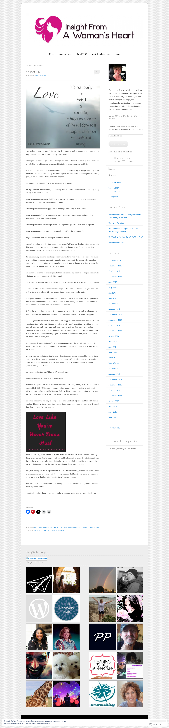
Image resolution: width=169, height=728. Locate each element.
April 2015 (113, 293)
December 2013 (115, 379)
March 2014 (114, 363)
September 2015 (115, 277)
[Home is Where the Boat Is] (66, 666)
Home (51, 54)
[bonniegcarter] (66, 637)
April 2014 (113, 358)
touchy (61, 530)
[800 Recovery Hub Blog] (66, 609)
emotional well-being (43, 527)
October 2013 (114, 390)
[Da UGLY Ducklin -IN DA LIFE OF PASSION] (129, 666)
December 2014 (115, 314)
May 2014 (113, 352)
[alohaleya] (129, 609)
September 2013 (115, 396)
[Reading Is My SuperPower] (102, 666)
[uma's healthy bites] (39, 609)
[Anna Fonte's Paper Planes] (39, 581)
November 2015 (115, 266)
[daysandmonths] (129, 694)
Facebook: (115, 427)
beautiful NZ (82, 54)
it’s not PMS (34, 72)
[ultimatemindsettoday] (129, 581)
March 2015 (114, 298)
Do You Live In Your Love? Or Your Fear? (126, 237)
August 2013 (114, 401)
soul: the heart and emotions (80, 527)
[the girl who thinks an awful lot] (66, 694)
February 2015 (115, 304)
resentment (52, 530)
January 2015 (114, 309)
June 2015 (113, 282)
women (96, 527)
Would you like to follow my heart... (125, 117)
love (45, 530)
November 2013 (115, 385)
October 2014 (114, 325)
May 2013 (113, 417)
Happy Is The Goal (116, 223)
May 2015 (113, 287)
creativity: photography (101, 54)
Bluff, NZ (116, 191)
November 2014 (115, 320)
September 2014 (115, 331)
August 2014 (114, 336)
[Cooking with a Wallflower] (66, 581)
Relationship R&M (116, 242)
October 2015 (114, 271)
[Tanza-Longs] (39, 694)
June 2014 (113, 347)
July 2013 (113, 406)
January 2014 (114, 374)
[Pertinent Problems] (102, 637)
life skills (37, 530)
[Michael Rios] (129, 637)
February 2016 (115, 260)
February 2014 (115, 369)
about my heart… (65, 54)
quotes (117, 54)
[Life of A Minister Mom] (39, 637)
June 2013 (113, 412)
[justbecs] (102, 609)
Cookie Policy (46, 723)
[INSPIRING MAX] (102, 581)
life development (60, 527)
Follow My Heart (118, 144)
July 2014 (113, 342)
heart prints (113, 197)
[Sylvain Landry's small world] (39, 666)
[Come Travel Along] (102, 694)
